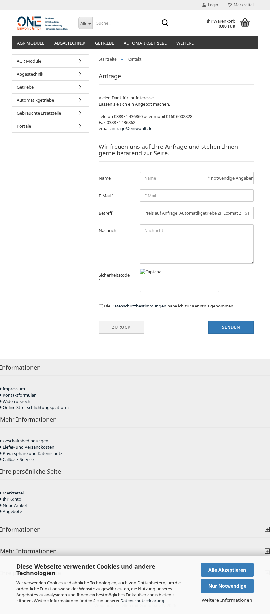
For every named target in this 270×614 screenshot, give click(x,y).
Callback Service (18, 459)
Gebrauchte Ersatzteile (39, 113)
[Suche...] (165, 23)
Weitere (185, 43)
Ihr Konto (11, 499)
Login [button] (212, 5)
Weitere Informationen (227, 600)
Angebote (12, 511)
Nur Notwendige (227, 586)
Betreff (105, 213)
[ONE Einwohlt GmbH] (42, 23)
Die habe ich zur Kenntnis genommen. (169, 306)
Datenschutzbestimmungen (138, 306)
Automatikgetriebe (145, 43)
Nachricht (108, 230)
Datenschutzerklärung (142, 600)
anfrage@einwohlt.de (131, 128)
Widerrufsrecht (17, 401)
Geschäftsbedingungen (25, 441)
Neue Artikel (14, 505)
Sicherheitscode (114, 275)
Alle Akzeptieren (227, 570)
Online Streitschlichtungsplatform (35, 407)
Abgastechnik (69, 43)
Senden (231, 327)
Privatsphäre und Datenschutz (32, 453)
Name (105, 178)
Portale (24, 126)
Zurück (121, 327)
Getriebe (104, 43)
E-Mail (105, 196)
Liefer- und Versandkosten (28, 447)
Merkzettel (243, 5)
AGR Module (30, 43)
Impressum (13, 389)
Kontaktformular (19, 395)
